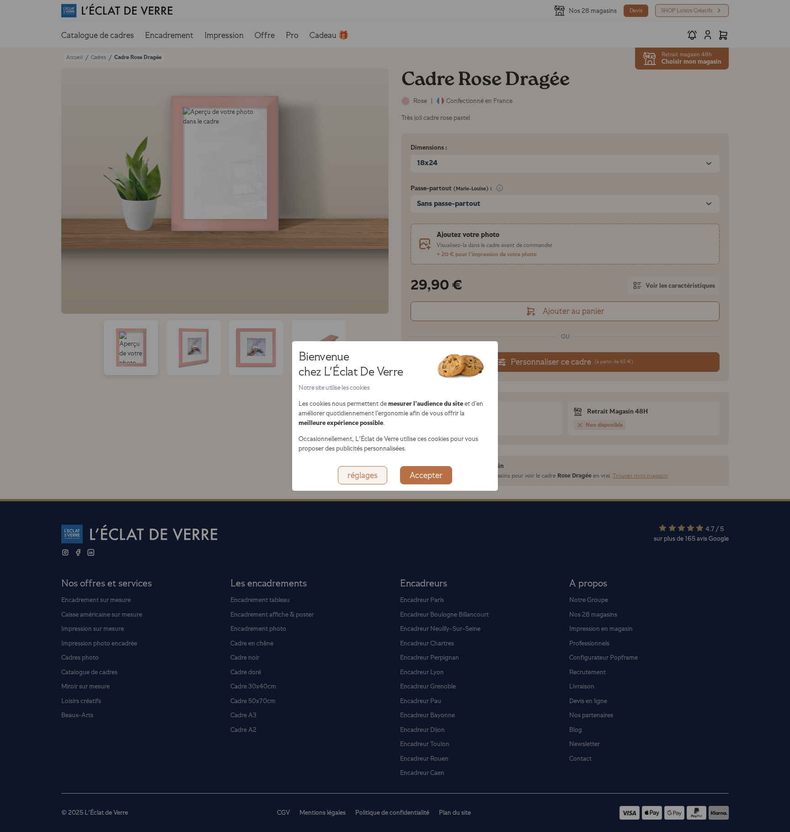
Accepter (426, 475)
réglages (362, 475)
